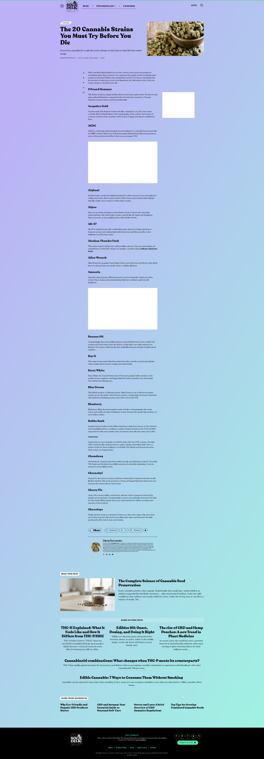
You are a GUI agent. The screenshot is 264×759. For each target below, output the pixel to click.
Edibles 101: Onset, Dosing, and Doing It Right (131, 629)
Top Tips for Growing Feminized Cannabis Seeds (187, 706)
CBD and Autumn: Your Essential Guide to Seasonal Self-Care (111, 707)
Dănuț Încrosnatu (68, 58)
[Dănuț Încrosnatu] (96, 547)
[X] (83, 78)
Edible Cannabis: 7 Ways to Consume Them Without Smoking (132, 677)
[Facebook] (83, 73)
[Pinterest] (83, 83)
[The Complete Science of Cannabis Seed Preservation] (87, 594)
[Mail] (112, 554)
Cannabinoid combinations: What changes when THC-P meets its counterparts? (132, 660)
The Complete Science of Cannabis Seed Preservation (151, 583)
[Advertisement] (122, 164)
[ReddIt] (83, 88)
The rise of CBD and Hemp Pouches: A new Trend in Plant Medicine (181, 632)
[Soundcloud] (193, 736)
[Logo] (72, 6)
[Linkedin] (109, 554)
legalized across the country (117, 72)
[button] (201, 5)
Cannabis (66, 23)
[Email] (83, 92)
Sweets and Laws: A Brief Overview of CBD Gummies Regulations (149, 707)
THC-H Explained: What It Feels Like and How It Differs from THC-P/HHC (83, 632)
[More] (145, 530)
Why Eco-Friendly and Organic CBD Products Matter (74, 707)
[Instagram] (106, 554)
